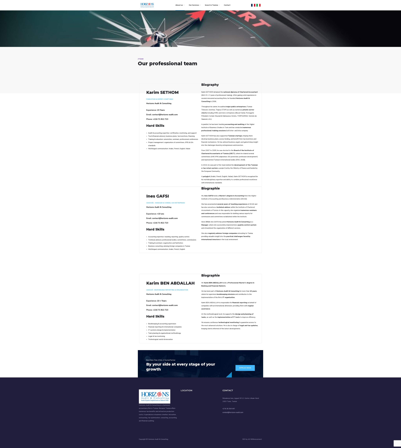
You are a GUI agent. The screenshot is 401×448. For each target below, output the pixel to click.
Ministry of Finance (240, 168)
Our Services (194, 5)
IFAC (238, 160)
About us (179, 5)
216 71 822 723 (161, 119)
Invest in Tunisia (211, 5)
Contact (227, 5)
